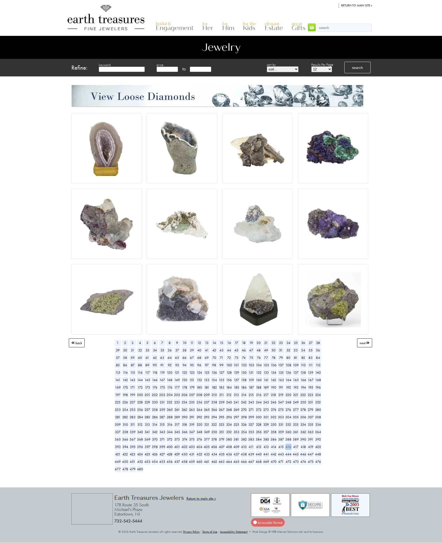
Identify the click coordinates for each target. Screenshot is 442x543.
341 (147, 432)
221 (296, 394)
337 (117, 432)
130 (244, 372)
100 (229, 365)
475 (311, 461)
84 (318, 357)
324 (229, 424)
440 (259, 454)
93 (177, 365)
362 (303, 432)
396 (140, 446)
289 (177, 417)
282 (125, 417)
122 (184, 372)
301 (266, 417)
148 (169, 380)
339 (133, 432)
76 (259, 357)
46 (244, 350)
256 (140, 409)
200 (140, 394)
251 (310, 402)
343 (162, 432)
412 (258, 446)
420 (318, 446)
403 (192, 446)
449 (118, 461)
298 (244, 417)
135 (281, 372)
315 (162, 424)
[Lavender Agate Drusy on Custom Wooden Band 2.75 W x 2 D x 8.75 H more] (106, 148)
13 (206, 342)
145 (147, 380)
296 (229, 417)
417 (296, 446)
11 (192, 342)
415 (281, 446)
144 (140, 380)
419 (310, 446)
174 (154, 387)
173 (147, 387)
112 (318, 365)
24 (288, 342)
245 (266, 402)
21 (266, 342)
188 (258, 387)
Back (78, 342)
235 (192, 402)
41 (207, 350)
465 (236, 461)
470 (274, 461)
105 (266, 365)
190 (273, 387)
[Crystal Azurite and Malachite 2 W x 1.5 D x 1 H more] (333, 148)
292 (199, 417)
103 (251, 365)
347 (192, 432)
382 (244, 439)
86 (125, 365)
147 (162, 380)
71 (221, 357)
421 (117, 454)
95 (192, 365)
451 (132, 461)
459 (192, 461)
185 (236, 387)
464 (229, 461)
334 (303, 424)
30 (125, 350)
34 (155, 350)
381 (236, 439)
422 (125, 454)
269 (236, 409)
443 (281, 454)
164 (288, 380)
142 (125, 380)
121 (177, 372)
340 (140, 432)
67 (192, 357)
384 (259, 439)
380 (229, 439)
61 (147, 357)
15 (221, 342)
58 (125, 357)
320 (199, 424)
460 (199, 461)
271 (251, 409)
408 (229, 446)
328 (258, 424)
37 (177, 350)
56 (318, 350)
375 (192, 439)
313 (147, 424)
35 (162, 350)
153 (206, 380)
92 (170, 365)
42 (214, 350)
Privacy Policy (191, 532)
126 (214, 372)
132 (258, 372)
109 (296, 365)
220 (288, 394)
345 (177, 432)
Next (363, 342)
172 (140, 387)
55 (310, 350)
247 (281, 402)
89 (147, 365)
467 (251, 461)
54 (303, 350)
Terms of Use (209, 532)
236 (199, 402)
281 (117, 417)
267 (222, 409)
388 (288, 439)
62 (155, 357)
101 (236, 365)
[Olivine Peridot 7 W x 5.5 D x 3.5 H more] (333, 299)
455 (162, 461)
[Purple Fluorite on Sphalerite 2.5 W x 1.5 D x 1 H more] (333, 224)
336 (318, 424)
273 (266, 409)
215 (251, 394)
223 (310, 394)
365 (118, 439)
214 (243, 394)
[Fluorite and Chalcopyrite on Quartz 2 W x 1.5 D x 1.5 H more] (258, 224)
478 (125, 469)
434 (214, 454)
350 (214, 432)
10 (184, 342)
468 (259, 461)
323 (221, 424)
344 (170, 432)
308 (318, 417)
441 (266, 454)
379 (221, 439)
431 (192, 454)
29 (118, 350)
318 (184, 424)
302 (273, 417)
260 (170, 409)
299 (251, 417)
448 (318, 454)
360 (288, 432)
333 (296, 424)
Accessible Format (269, 522)
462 (214, 461)
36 (170, 350)
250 (303, 402)
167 (311, 380)
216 (258, 394)
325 (236, 424)
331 (281, 424)
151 (191, 380)
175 (162, 387)
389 (296, 439)
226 (125, 402)
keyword (104, 65)
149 (177, 380)
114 (125, 372)
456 (170, 461)
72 (229, 357)
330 (274, 424)
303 (281, 417)
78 (273, 357)
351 (221, 432)
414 (273, 446)
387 (281, 439)
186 (244, 387)
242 (244, 402)
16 (229, 342)
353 (236, 432)
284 (140, 417)
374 (184, 439)
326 (244, 424)
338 (125, 432)
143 (132, 380)
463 (221, 461)
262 (184, 409)
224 (318, 394)
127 (221, 372)
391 (310, 439)
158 (244, 380)
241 (236, 402)
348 (199, 432)
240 (229, 402)
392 (318, 439)
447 (310, 454)
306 (303, 417)
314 (154, 424)
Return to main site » (356, 5)
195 (310, 387)
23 (281, 342)
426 (155, 454)
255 (133, 409)
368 (140, 439)
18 (244, 342)
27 (311, 342)
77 (266, 357)
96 (199, 365)
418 (303, 446)
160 (259, 380)
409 (236, 446)
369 (147, 439)
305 (296, 417)
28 (318, 342)
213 (236, 394)
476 (318, 461)
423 (132, 454)
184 (229, 387)
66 (184, 357)
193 (296, 387)
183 (221, 387)
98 (214, 365)
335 (310, 424)
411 (251, 446)
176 (169, 387)
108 (288, 365)
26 (303, 342)
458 (184, 461)
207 (192, 394)
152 (199, 380)
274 (273, 409)
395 (133, 446)
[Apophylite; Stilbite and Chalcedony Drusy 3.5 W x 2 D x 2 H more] (182, 299)
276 (288, 409)
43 (221, 350)
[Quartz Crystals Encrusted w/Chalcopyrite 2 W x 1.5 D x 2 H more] (106, 224)
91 (162, 365)
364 (318, 432)
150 (184, 380)
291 (192, 417)
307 (311, 417)
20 (259, 342)
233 (177, 402)
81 (295, 357)
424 (140, 454)
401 (177, 446)
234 (184, 402)
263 (192, 409)
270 (244, 409)
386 (273, 439)
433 (207, 454)
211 (221, 394)
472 (288, 461)
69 (207, 357)
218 (273, 394)
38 (184, 350)
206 (184, 394)
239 (222, 402)
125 (206, 372)
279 (310, 409)
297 (236, 417)
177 (177, 387)
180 (199, 387)
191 (280, 387)
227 (132, 402)
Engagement (175, 26)
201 (147, 394)
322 (214, 424)
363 (310, 432)
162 (273, 380)
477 (118, 469)
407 (222, 446)
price (160, 65)
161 (266, 380)
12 (199, 342)
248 (288, 402)
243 (251, 402)
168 (318, 380)
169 (118, 387)
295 (221, 417)
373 (177, 439)
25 (296, 342)
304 (288, 417)
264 (199, 409)
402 (184, 446)
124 (199, 372)
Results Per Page (322, 64)
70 (214, 357)
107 (281, 365)
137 (296, 372)
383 (251, 439)
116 (139, 372)
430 (184, 454)
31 (132, 350)
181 (206, 387)
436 (229, 454)
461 (206, 461)
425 (147, 454)
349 (207, 432)
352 (229, 432)
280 (318, 409)
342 (155, 432)
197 (117, 394)
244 (259, 402)
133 (266, 372)
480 (140, 469)
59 (132, 357)
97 (207, 365)
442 (274, 454)
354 (244, 432)
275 (281, 409)
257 (147, 409)
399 (162, 446)
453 (147, 461)
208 (199, 394)
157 (236, 380)
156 (229, 380)
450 (125, 461)
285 (147, 417)
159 (251, 380)
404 (199, 446)
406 (214, 446)
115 (132, 372)
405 (207, 446)
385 (266, 439)
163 (281, 380)
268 (229, 409)
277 (296, 409)
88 (140, 365)
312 (139, 424)
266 (214, 409)
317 (177, 424)
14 (214, 342)
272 (258, 409)
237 (206, 402)
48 (259, 350)
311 (132, 424)
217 (266, 394)
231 (162, 402)
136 (288, 372)
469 (266, 461)
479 (133, 469)
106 (274, 365)
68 (199, 357)
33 (147, 350)
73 (236, 357)
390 (303, 439)
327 (251, 424)
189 (266, 387)
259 (162, 409)
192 (288, 387)
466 (244, 461)
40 (199, 350)
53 (296, 350)
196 (318, 387)
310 (125, 424)
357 (266, 432)
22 (273, 342)
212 (228, 394)
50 (273, 350)
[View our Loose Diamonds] (217, 96)
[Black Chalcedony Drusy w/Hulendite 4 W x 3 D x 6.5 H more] (182, 148)
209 (207, 394)
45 (236, 350)
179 (192, 387)
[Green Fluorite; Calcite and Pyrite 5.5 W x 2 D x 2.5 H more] (182, 224)
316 (169, 424)
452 (140, 461)
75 (251, 357)
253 (118, 409)
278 (303, 409)
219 (280, 394)
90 (155, 365)
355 (251, 432)
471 (281, 461)
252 (318, 402)
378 (214, 439)
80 (288, 357)
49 (266, 350)
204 (170, 394)
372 (169, 439)
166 (303, 380)
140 (318, 372)
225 (117, 402)
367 (132, 439)
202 (155, 394)
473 (296, 461)
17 (236, 342)
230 (155, 402)
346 (184, 432)
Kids (249, 26)
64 (170, 357)
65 (177, 357)
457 (177, 461)
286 (155, 417)
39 (192, 350)
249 (296, 402)
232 (169, 402)
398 (155, 446)
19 (251, 342)
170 (125, 387)
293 (206, 417)
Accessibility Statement (234, 532)
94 (184, 365)
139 (310, 372)
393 (118, 446)
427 (162, 454)
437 (236, 454)
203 (162, 394)
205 (177, 394)
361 (296, 432)
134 (273, 372)
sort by (271, 64)
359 (281, 432)
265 (207, 409)
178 (184, 387)
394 (125, 446)
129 (236, 372)
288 (170, 417)
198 (125, 394)
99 (221, 365)
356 (259, 432)
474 (303, 461)
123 (192, 372)
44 (229, 350)
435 (222, 454)
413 (266, 446)
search (357, 68)
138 (303, 372)
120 (169, 372)
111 (310, 365)
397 (147, 446)
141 (117, 380)
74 (244, 357)
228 (140, 402)
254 (125, 409)
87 (133, 365)
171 (132, 387)
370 (155, 439)
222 (303, 394)
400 (170, 446)
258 (155, 409)
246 (274, 402)
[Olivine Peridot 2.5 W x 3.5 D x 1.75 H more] (106, 299)
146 (155, 380)
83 (310, 357)
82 (303, 357)
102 (244, 365)
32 (140, 350)
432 (199, 454)
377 (207, 439)
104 (259, 365)
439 (251, 454)
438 (244, 454)
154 (214, 380)
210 (214, 394)
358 (274, 432)
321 (206, 424)
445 (296, 454)
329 (266, 424)
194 (303, 387)
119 (162, 372)
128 (229, 372)
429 (177, 454)
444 (288, 454)
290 (184, 417)
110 (303, 365)
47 (251, 350)
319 (191, 424)
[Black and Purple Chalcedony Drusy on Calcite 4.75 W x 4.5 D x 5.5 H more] (258, 299)
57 (118, 357)
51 (281, 350)
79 (281, 357)
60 (140, 357)
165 (296, 380)
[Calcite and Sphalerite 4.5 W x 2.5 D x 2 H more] (258, 148)
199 (132, 394)
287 (162, 417)
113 (117, 372)
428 (169, 454)
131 (251, 372)
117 (147, 372)
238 (214, 402)
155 (221, 380)
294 (214, 417)
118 (154, 372)
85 (118, 365)
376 (199, 439)
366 (125, 439)
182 (214, 387)
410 (244, 446)
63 (162, 357)
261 (177, 409)
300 (259, 417)
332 (288, 424)
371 (162, 439)
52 (288, 350)
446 (303, 454)
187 (251, 387)
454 (155, 461)
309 (118, 424)
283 (133, 417)
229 (147, 402)
